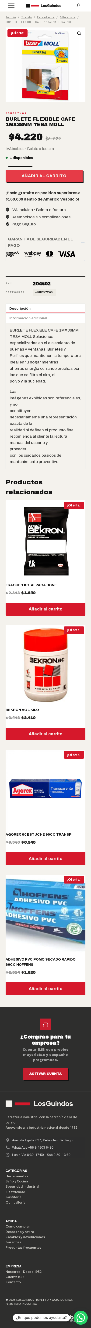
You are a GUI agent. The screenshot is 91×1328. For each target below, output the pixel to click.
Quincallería (15, 1202)
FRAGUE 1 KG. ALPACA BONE (31, 585)
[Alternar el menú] (11, 6)
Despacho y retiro (20, 1232)
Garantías (13, 1242)
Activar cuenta (45, 1073)
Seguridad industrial (22, 1186)
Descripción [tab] (20, 308)
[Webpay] (53, 1318)
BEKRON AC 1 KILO (22, 710)
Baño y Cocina (17, 1181)
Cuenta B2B (15, 1277)
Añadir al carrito (44, 176)
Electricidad (15, 1192)
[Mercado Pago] (31, 1318)
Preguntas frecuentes (23, 1247)
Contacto (13, 1282)
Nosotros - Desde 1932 (24, 1272)
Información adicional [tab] (28, 318)
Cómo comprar (18, 1226)
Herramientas (17, 1176)
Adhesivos (16, 113)
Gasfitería (13, 1197)
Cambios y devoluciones (25, 1237)
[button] (79, 33)
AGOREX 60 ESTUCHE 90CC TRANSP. (39, 834)
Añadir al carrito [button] (45, 609)
